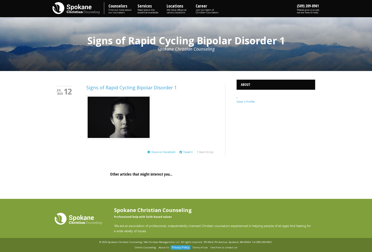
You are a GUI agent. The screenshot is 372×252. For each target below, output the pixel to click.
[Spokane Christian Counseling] (78, 8)
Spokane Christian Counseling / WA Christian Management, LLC (144, 242)
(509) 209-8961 (308, 8)
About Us (164, 247)
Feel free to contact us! (224, 247)
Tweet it (188, 152)
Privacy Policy (180, 247)
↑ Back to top (205, 152)
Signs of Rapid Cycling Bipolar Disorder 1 (131, 87)
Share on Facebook (163, 152)
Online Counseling (145, 247)
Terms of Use (200, 247)
